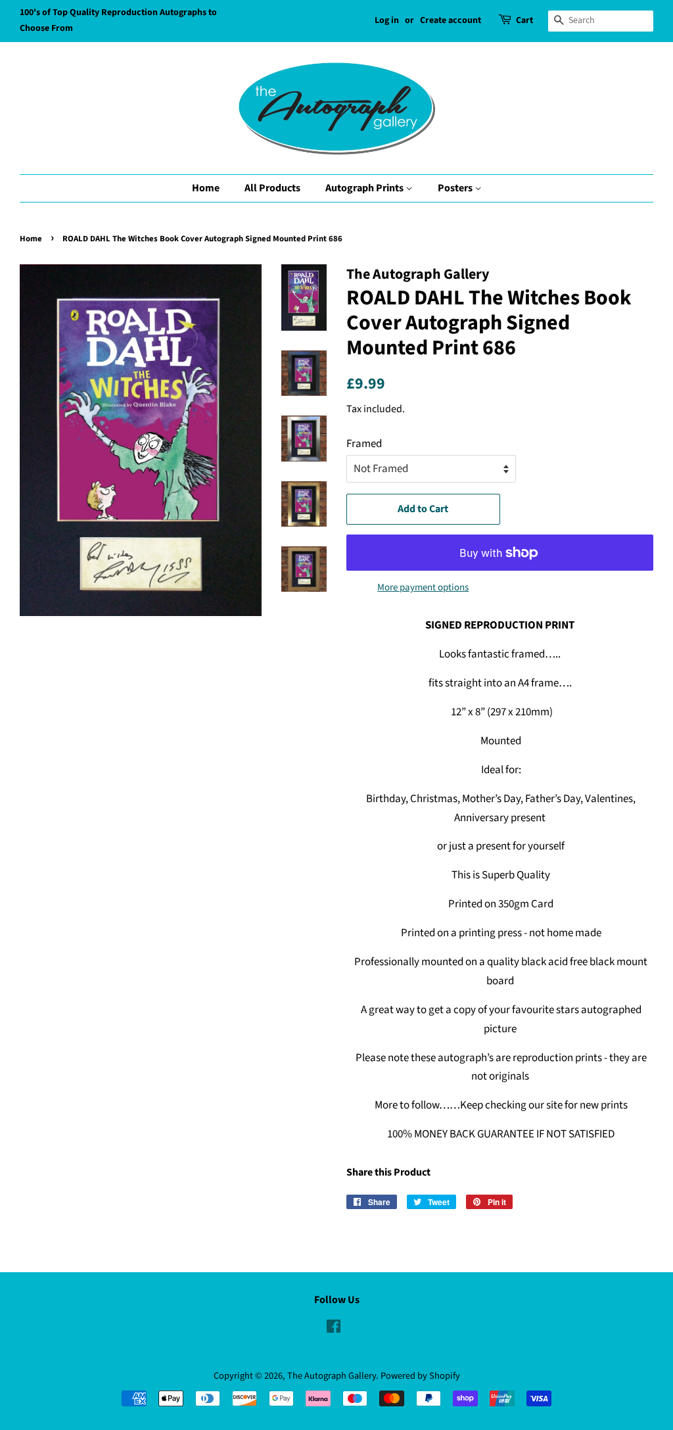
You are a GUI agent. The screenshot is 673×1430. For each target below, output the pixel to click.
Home (206, 188)
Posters (456, 188)
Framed (364, 444)
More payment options (423, 587)
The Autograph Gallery (331, 1376)
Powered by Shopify (420, 1376)
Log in (387, 20)
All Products (272, 188)
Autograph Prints (365, 188)
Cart (524, 20)
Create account (450, 20)
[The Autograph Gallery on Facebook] (333, 1329)
